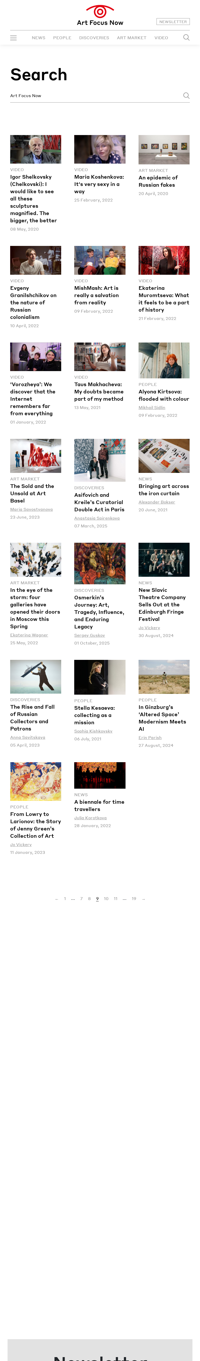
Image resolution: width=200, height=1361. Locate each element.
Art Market (153, 170)
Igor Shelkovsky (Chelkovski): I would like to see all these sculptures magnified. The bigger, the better (33, 198)
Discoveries (89, 487)
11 (115, 898)
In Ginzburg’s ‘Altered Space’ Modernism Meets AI (162, 717)
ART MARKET (132, 37)
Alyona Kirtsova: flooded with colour (164, 395)
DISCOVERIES (94, 37)
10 (106, 898)
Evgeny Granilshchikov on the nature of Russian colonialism (33, 302)
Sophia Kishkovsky (93, 731)
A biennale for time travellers (99, 805)
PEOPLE (62, 37)
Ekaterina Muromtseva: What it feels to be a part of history (164, 298)
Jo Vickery (149, 627)
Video (17, 169)
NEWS (38, 37)
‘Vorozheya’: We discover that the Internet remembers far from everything (32, 399)
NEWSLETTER (173, 21)
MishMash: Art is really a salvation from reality (96, 295)
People (148, 384)
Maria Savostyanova (31, 509)
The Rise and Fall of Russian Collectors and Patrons (32, 717)
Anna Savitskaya (27, 737)
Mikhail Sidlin (152, 407)
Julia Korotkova (90, 817)
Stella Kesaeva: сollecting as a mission (94, 715)
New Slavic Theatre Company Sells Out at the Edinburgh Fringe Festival (162, 604)
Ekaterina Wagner (29, 635)
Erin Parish (150, 737)
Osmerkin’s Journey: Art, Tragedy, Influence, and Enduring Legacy (99, 612)
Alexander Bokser (157, 502)
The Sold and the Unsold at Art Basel (32, 493)
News (145, 478)
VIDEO (161, 37)
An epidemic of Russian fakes (158, 181)
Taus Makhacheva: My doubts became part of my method (99, 391)
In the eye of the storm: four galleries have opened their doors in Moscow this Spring (35, 607)
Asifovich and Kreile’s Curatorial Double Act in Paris (99, 502)
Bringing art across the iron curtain (164, 489)
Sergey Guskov (89, 635)
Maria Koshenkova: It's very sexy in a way (99, 184)
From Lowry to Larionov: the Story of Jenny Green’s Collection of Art (35, 824)
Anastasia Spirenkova (97, 518)
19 (134, 898)
